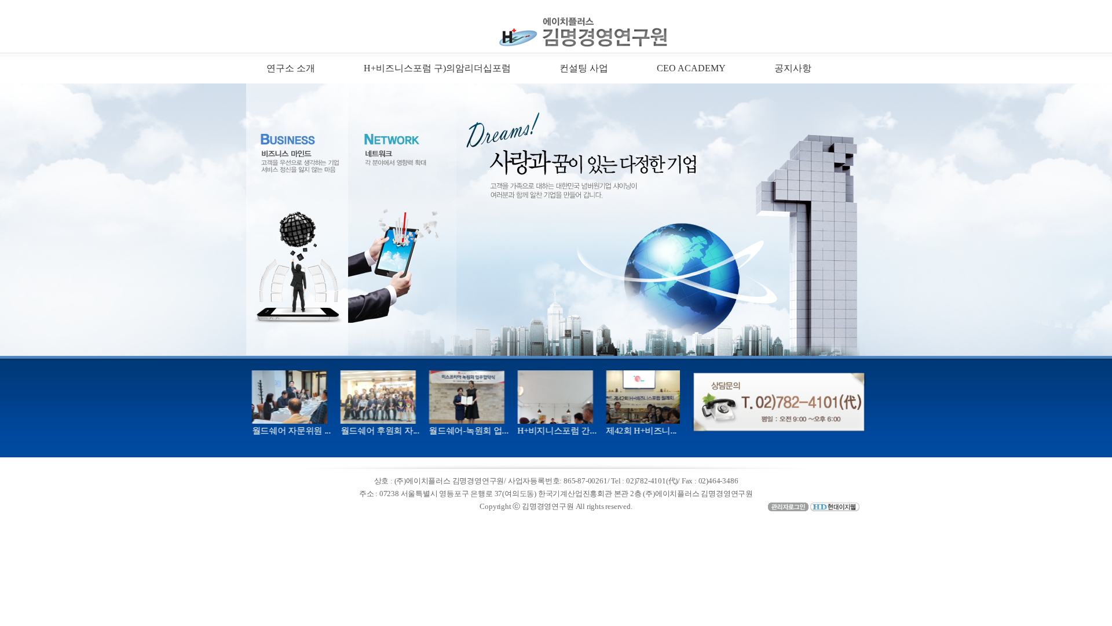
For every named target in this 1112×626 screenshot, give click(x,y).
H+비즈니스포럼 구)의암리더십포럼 (437, 68)
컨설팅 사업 (583, 68)
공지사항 (792, 68)
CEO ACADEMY (691, 68)
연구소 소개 (290, 68)
